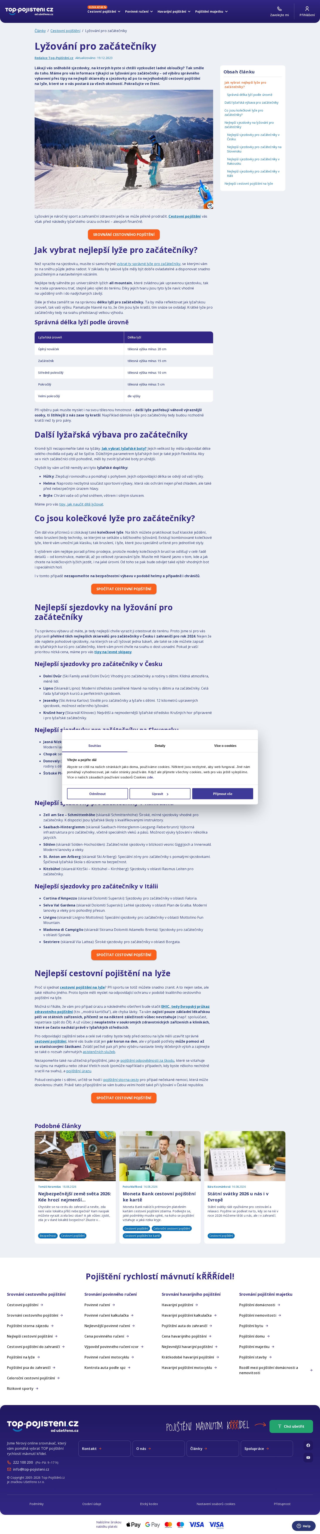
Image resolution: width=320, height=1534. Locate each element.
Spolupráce (254, 1448)
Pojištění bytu (251, 1325)
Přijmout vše (222, 794)
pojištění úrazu (78, 1071)
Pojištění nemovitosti (257, 1315)
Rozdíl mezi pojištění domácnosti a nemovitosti (268, 1370)
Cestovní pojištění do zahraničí (33, 1346)
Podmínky (36, 1504)
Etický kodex (149, 1504)
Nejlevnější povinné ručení (107, 1325)
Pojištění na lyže (21, 1357)
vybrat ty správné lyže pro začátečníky (148, 263)
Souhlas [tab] (94, 745)
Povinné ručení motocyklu (106, 1357)
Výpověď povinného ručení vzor (111, 1346)
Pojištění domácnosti (257, 1304)
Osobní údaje (91, 1504)
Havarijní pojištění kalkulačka (187, 1315)
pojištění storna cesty (121, 1079)
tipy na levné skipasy (112, 651)
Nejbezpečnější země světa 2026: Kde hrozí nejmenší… (74, 1197)
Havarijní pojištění (177, 1304)
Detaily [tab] (160, 745)
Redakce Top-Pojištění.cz (54, 58)
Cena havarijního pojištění (184, 1336)
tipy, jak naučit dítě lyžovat (81, 504)
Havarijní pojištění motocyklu (187, 1367)
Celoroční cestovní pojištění (31, 1378)
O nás (141, 1448)
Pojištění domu (252, 1336)
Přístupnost (282, 1504)
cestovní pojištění (50, 1041)
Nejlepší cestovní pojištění (30, 1336)
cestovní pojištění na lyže (82, 987)
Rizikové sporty (20, 1388)
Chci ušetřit (294, 1426)
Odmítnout (97, 794)
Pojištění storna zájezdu (28, 1325)
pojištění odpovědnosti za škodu (147, 1060)
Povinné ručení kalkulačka (106, 1315)
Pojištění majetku (254, 1346)
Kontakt (89, 1448)
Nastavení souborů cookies (216, 1504)
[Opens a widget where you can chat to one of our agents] (304, 1526)
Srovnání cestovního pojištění (32, 1315)
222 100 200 (23, 1462)
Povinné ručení (97, 1304)
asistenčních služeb (99, 1051)
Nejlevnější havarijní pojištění (187, 1346)
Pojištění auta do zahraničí (184, 1325)
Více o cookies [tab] (225, 745)
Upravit (157, 794)
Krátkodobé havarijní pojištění (188, 1357)
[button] (44, 1294)
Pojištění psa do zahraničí (29, 1367)
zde (150, 777)
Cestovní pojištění (65, 30)
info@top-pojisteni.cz (31, 1469)
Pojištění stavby (253, 1357)
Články (40, 30)
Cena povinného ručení (104, 1336)
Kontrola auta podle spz (105, 1367)
